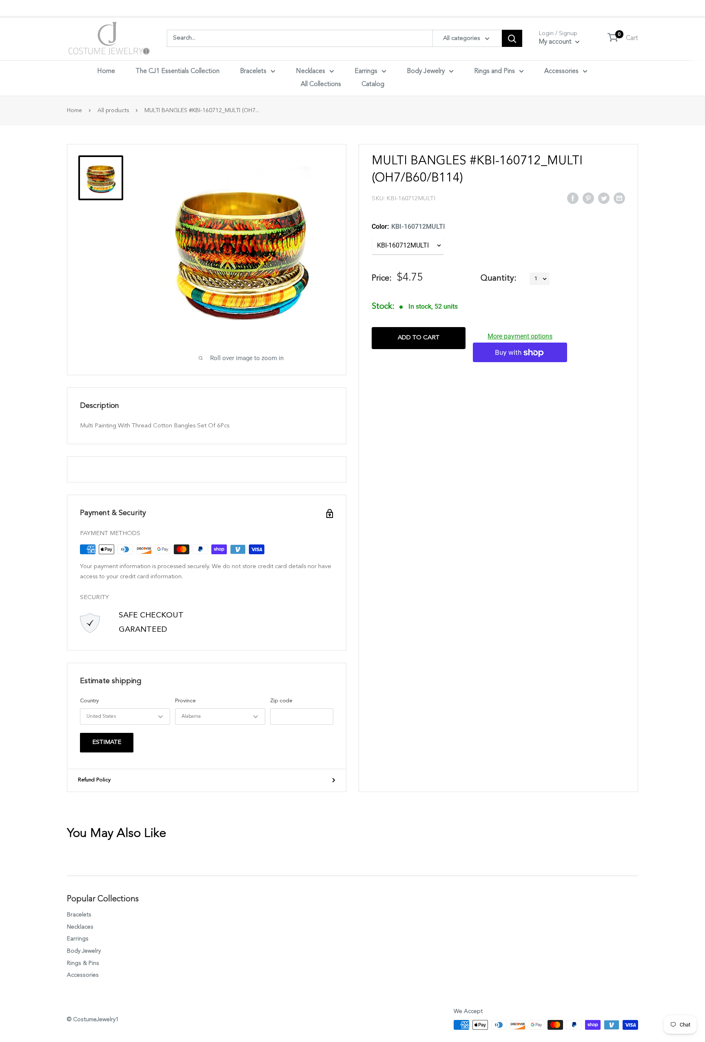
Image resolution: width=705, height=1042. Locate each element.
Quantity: (499, 278)
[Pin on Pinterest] (588, 198)
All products (113, 110)
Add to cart (418, 338)
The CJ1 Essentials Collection (177, 71)
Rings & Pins (83, 963)
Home (106, 71)
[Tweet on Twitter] (604, 198)
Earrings (366, 71)
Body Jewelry (426, 71)
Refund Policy (94, 780)
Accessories (561, 71)
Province (185, 701)
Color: (408, 226)
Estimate (106, 742)
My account (556, 42)
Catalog (372, 84)
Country (89, 701)
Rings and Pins (494, 71)
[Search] (512, 38)
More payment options (520, 337)
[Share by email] (619, 198)
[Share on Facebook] (573, 198)
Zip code (281, 701)
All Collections (321, 84)
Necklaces (310, 71)
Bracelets (253, 71)
